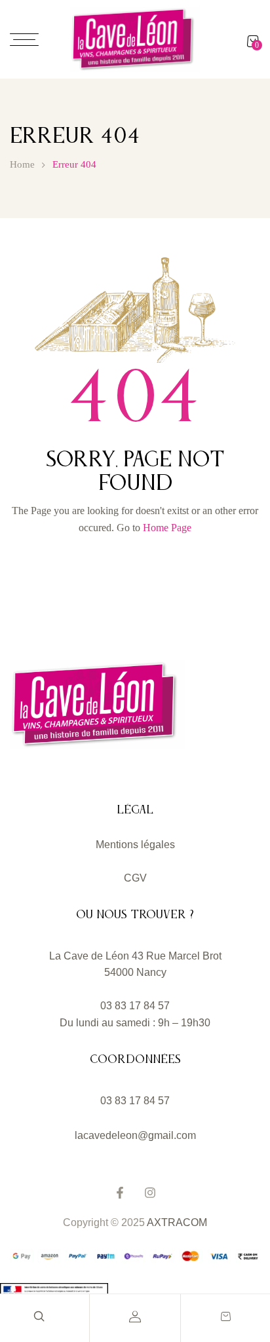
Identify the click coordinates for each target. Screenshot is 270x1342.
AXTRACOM (177, 1222)
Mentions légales (135, 844)
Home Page (167, 527)
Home (22, 164)
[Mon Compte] (135, 1316)
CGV (135, 878)
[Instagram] (150, 1192)
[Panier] (225, 1316)
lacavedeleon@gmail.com (135, 1135)
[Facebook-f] (120, 1192)
